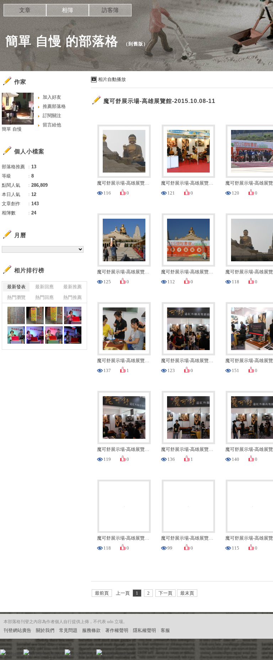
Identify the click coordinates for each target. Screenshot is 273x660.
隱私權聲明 (144, 630)
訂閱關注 (52, 115)
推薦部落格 (54, 106)
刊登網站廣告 (17, 630)
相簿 (67, 10)
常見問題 (68, 630)
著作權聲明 (116, 630)
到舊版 (135, 44)
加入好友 (52, 97)
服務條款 (91, 630)
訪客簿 (110, 10)
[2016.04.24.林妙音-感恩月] (16, 315)
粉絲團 (14, 654)
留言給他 (52, 124)
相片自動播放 (112, 79)
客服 (165, 630)
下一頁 (165, 593)
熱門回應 (44, 297)
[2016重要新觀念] (35, 315)
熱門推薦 (72, 297)
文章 (25, 10)
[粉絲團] (3, 652)
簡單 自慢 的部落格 (61, 41)
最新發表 (16, 286)
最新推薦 (72, 286)
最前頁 (102, 593)
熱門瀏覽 (16, 297)
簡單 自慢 (12, 129)
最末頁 (187, 593)
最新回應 (44, 286)
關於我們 (45, 630)
